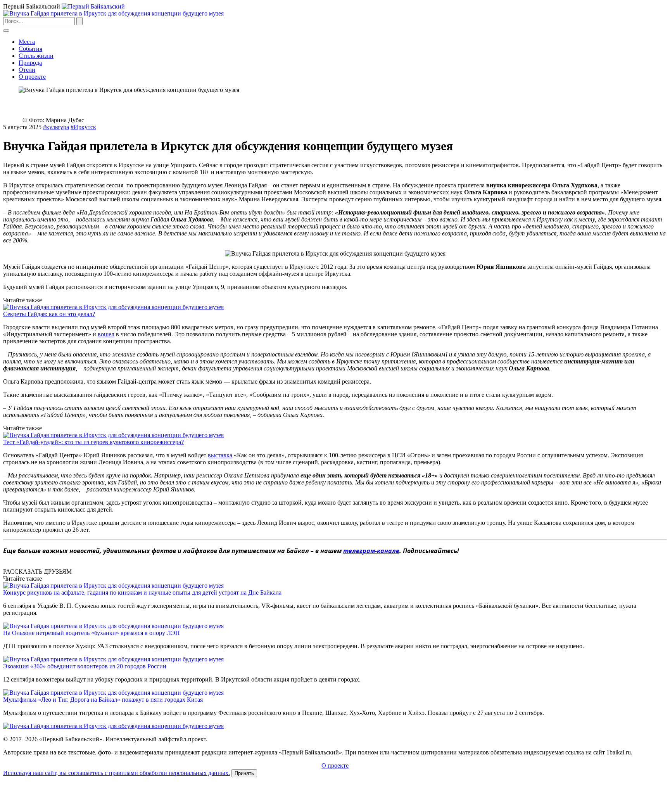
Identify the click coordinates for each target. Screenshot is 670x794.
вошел (106, 334)
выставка (220, 455)
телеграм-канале (371, 551)
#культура (56, 127)
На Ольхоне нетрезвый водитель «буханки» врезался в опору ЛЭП (91, 633)
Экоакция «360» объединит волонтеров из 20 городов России (84, 666)
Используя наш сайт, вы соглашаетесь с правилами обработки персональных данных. (116, 773)
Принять (244, 773)
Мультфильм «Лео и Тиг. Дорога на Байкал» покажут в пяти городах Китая (103, 699)
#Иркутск (83, 127)
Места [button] (27, 41)
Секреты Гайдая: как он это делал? (49, 314)
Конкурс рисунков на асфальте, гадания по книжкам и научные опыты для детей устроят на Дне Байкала (142, 592)
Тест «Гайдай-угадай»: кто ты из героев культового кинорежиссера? (93, 442)
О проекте (32, 76)
